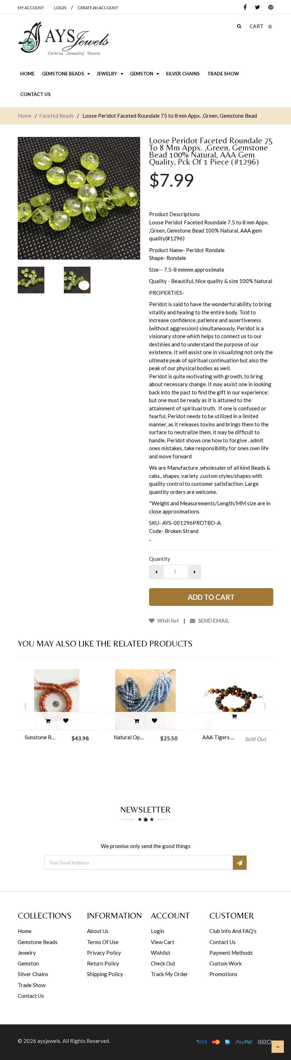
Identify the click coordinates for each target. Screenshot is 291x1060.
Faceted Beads (56, 115)
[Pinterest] (269, 7)
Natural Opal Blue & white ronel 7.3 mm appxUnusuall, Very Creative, (130, 737)
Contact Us (31, 995)
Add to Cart (211, 597)
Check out (163, 963)
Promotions (223, 974)
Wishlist (160, 952)
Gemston (28, 963)
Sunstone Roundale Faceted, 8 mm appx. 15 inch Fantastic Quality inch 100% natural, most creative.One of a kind (41, 737)
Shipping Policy (105, 974)
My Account (31, 7)
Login (157, 931)
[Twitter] (255, 7)
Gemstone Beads (37, 942)
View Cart (162, 942)
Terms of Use (103, 942)
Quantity (159, 558)
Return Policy (103, 963)
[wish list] (66, 721)
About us (98, 931)
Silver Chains (33, 974)
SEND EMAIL (213, 620)
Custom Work (225, 963)
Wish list (167, 620)
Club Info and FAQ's (233, 931)
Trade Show (31, 985)
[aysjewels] (63, 38)
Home (25, 115)
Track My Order (169, 974)
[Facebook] (243, 7)
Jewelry (27, 952)
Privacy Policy (104, 952)
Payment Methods (231, 952)
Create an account (98, 7)
